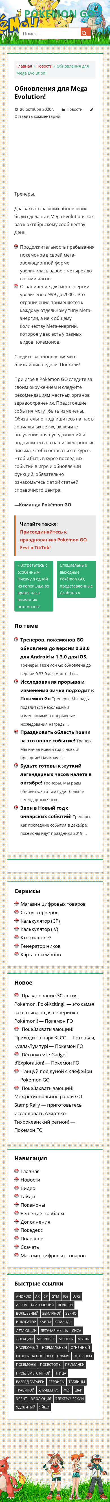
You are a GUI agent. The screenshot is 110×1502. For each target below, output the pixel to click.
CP (45, 1296)
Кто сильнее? (36, 937)
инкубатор (26, 1321)
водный (65, 1304)
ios (66, 1296)
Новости (44, 66)
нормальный (54, 1347)
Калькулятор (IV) (39, 929)
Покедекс (32, 1230)
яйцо (44, 1407)
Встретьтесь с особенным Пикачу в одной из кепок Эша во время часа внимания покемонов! (33, 585)
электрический (69, 1398)
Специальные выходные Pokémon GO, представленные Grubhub (76, 578)
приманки (75, 1364)
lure (76, 1296)
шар (78, 1390)
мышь (83, 1339)
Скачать (30, 1247)
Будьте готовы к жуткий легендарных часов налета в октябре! (56, 774)
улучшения (49, 1390)
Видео (28, 1188)
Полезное (32, 1238)
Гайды (28, 1196)
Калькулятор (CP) (40, 921)
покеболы (82, 1356)
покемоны (26, 1364)
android (23, 1296)
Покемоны (33, 1205)
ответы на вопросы (34, 1356)
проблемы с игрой (33, 1373)
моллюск (46, 1339)
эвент (21, 1398)
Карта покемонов (41, 954)
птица (60, 1373)
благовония (42, 1304)
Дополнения (35, 1222)
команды (63, 1321)
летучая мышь (54, 1330)
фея (67, 1390)
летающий (26, 1330)
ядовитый (25, 1407)
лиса (76, 1330)
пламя (63, 1356)
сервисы (57, 1381)
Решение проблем (42, 1213)
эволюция (41, 1398)
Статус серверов (40, 912)
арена (21, 1304)
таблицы (77, 1381)
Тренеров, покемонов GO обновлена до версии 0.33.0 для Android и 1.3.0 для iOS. (55, 648)
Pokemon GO (59, 14)
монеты (66, 1339)
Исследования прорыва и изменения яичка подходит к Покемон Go (57, 690)
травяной (25, 1390)
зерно (70, 1313)
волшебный (27, 1313)
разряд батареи (30, 1381)
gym (55, 1296)
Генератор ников (41, 946)
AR (37, 1296)
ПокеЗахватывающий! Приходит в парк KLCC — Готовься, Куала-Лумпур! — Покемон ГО (54, 1037)
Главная (24, 66)
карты (45, 1321)
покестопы (50, 1364)
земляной (51, 1313)
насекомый (27, 1347)
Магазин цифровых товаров (53, 904)
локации (24, 1339)
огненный (80, 1347)
